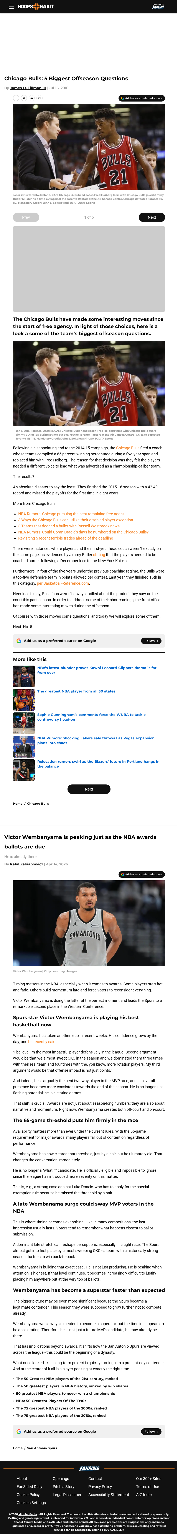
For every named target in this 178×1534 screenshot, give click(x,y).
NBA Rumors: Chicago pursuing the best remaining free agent (71, 514)
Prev (26, 217)
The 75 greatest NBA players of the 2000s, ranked (61, 1408)
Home (18, 804)
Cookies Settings (31, 1502)
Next (152, 217)
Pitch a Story (63, 1486)
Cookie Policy (28, 1494)
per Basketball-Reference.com (63, 583)
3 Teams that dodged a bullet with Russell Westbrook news (69, 526)
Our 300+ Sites (148, 1478)
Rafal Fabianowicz (26, 864)
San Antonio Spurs (42, 1448)
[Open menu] (11, 6)
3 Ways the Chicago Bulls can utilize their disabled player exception (75, 520)
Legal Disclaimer (67, 1494)
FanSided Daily (29, 1486)
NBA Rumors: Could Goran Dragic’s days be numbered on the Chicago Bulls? (83, 532)
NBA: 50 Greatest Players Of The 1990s (51, 1401)
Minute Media (27, 1514)
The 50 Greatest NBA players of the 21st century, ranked (67, 1379)
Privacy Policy (100, 1486)
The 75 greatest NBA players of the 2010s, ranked (61, 1416)
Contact (95, 1478)
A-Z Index (144, 1494)
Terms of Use (147, 1486)
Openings (61, 1478)
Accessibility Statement (108, 1494)
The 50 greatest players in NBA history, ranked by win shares (72, 1386)
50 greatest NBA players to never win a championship (65, 1393)
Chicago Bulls (127, 448)
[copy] (39, 98)
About (22, 1478)
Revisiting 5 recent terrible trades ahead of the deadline (65, 538)
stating (99, 554)
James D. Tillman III (28, 88)
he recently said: (42, 1041)
